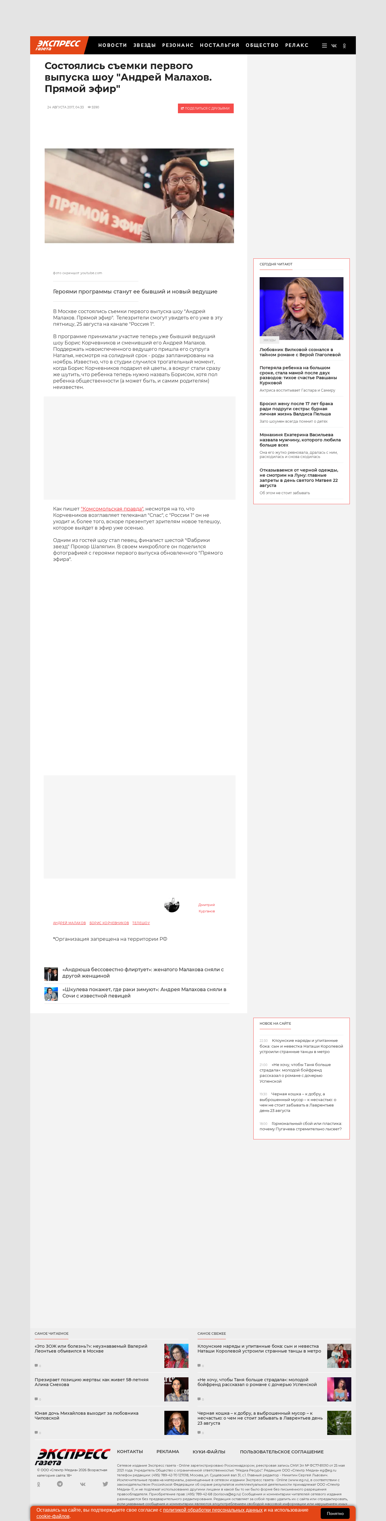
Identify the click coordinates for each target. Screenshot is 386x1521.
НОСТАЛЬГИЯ (220, 45)
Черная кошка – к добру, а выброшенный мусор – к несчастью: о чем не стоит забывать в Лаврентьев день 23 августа (260, 1418)
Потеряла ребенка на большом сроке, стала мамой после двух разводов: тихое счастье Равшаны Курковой (298, 375)
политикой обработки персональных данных (213, 1510)
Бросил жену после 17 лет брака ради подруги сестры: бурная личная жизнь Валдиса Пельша (296, 408)
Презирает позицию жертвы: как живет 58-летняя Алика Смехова (92, 1382)
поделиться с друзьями (206, 108)
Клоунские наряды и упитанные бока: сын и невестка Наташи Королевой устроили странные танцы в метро (259, 1349)
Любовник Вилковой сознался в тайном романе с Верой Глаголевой (300, 352)
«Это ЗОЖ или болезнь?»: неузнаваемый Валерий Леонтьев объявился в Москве (91, 1349)
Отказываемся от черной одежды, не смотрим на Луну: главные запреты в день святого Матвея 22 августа (299, 478)
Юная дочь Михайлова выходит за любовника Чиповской (86, 1416)
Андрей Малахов (69, 923)
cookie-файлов (53, 1516)
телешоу (141, 923)
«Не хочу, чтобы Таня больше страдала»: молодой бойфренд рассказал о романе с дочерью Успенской (257, 1382)
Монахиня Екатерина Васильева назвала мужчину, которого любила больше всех (300, 439)
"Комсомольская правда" (112, 509)
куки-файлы (209, 1452)
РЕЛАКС (297, 45)
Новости (113, 45)
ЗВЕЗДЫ (145, 45)
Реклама (168, 1451)
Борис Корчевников (109, 923)
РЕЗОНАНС (178, 45)
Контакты (130, 1451)
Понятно (335, 1513)
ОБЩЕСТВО (262, 45)
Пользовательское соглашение (282, 1452)
